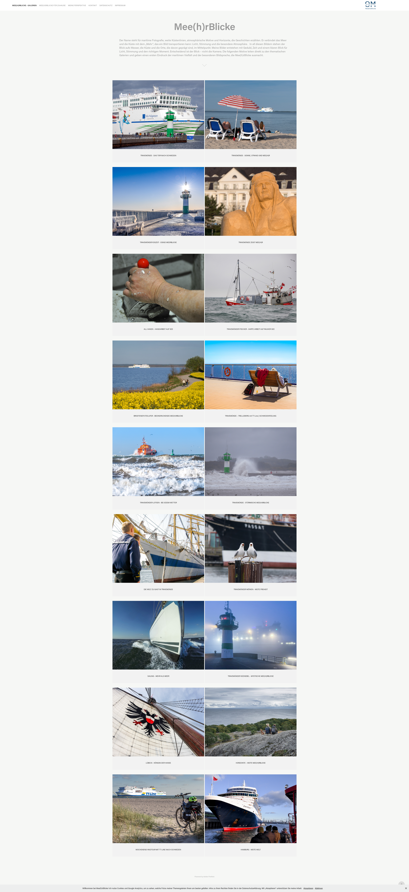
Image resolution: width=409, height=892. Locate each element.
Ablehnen (319, 888)
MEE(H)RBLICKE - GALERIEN (24, 5)
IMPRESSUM (120, 5)
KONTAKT (93, 5)
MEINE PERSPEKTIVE (77, 5)
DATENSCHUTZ (105, 5)
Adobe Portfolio (208, 877)
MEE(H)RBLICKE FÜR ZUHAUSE (52, 5)
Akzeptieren (308, 888)
